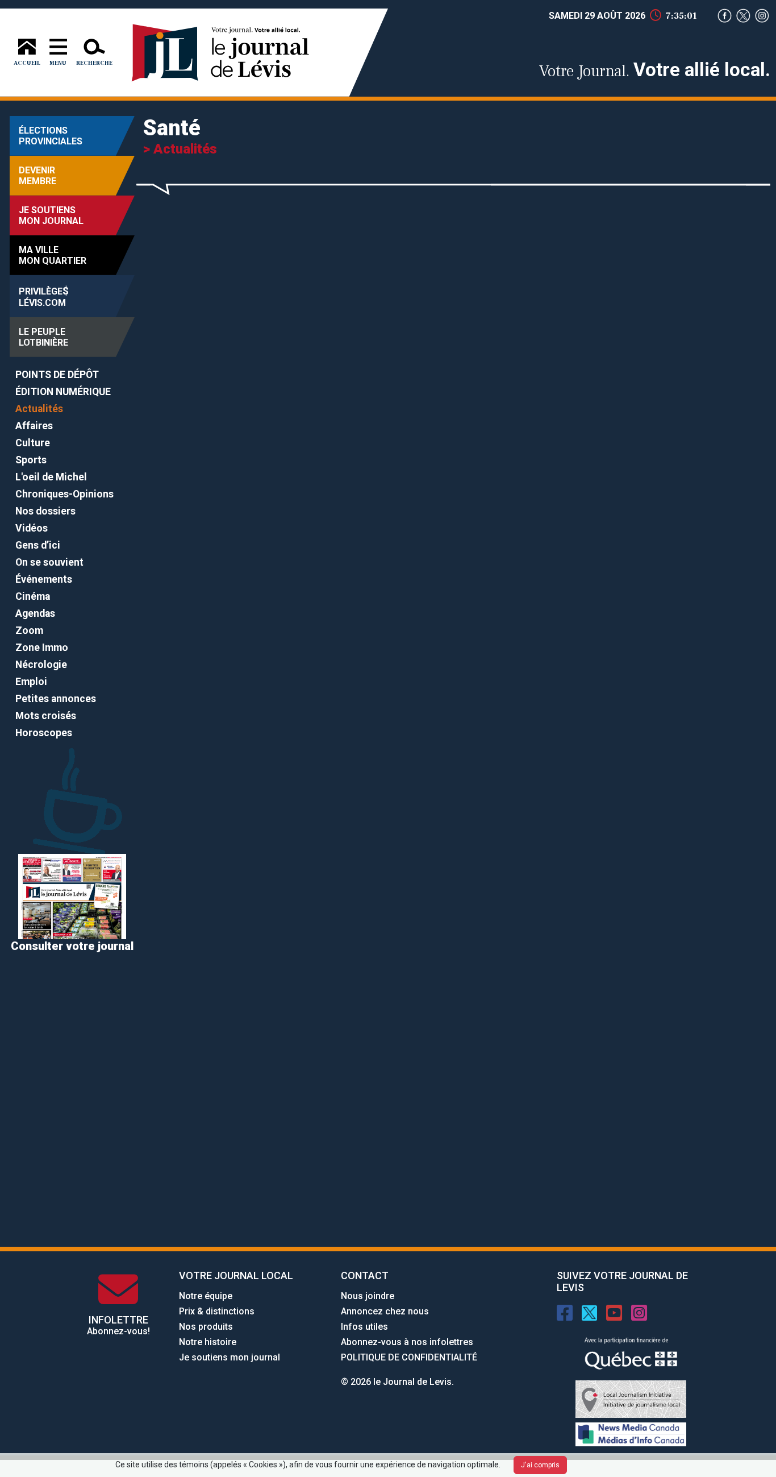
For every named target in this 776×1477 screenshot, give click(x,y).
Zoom (29, 630)
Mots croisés (45, 715)
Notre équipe (205, 1296)
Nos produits (206, 1326)
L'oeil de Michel (51, 477)
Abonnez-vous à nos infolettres (407, 1342)
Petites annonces (55, 698)
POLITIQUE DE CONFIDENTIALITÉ (409, 1357)
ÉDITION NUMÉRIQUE (63, 391)
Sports (31, 460)
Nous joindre (367, 1296)
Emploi (31, 681)
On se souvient (49, 562)
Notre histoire (207, 1342)
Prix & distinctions (217, 1311)
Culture (32, 443)
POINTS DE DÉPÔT (57, 374)
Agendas (35, 613)
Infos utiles (364, 1326)
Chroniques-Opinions (64, 494)
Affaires (34, 426)
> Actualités (180, 149)
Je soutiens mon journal (229, 1357)
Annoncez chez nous (385, 1311)
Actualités (39, 408)
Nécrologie (41, 664)
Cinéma (32, 596)
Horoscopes (43, 732)
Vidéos (31, 528)
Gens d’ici (37, 545)
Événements (43, 579)
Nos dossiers (45, 511)
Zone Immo (41, 647)
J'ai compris (540, 1465)
